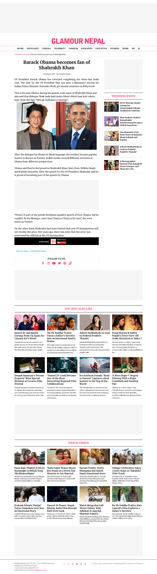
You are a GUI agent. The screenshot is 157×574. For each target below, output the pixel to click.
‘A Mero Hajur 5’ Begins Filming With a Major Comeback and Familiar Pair (125, 379)
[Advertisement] (78, 18)
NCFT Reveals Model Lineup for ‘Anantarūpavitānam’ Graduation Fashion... (130, 107)
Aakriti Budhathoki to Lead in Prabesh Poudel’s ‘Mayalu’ (131, 149)
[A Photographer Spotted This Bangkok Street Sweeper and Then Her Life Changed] (111, 165)
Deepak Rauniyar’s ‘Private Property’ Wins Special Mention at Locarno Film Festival (29, 379)
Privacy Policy (108, 563)
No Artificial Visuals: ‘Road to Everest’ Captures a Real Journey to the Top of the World (94, 379)
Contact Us (131, 563)
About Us (139, 563)
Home (16, 54)
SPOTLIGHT (33, 48)
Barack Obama (23, 251)
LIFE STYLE (101, 48)
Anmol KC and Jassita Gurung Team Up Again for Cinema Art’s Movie (29, 336)
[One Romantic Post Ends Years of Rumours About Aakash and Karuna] (111, 136)
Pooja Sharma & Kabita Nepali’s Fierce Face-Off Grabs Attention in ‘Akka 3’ (127, 336)
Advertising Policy (120, 563)
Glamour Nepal (64, 74)
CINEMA (46, 48)
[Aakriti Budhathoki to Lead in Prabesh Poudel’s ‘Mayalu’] (111, 151)
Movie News (25, 54)
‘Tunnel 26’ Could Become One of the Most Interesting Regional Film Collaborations (61, 379)
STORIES (114, 48)
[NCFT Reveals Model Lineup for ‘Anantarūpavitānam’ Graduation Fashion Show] (111, 107)
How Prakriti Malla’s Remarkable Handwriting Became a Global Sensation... (131, 121)
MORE (125, 48)
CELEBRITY (60, 48)
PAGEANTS (86, 48)
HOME (20, 48)
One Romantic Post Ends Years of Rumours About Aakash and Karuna (131, 136)
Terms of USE (97, 563)
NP (133, 48)
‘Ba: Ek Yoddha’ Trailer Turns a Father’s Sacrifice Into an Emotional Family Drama (61, 337)
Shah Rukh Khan (39, 251)
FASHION (73, 48)
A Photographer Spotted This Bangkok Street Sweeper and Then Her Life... (131, 165)
